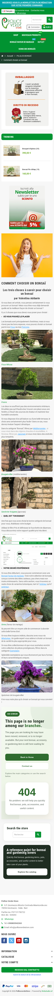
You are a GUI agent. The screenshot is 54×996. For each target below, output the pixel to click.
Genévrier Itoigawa (9, 512)
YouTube (19, 940)
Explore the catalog (27, 872)
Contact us (27, 766)
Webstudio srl (47, 991)
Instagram (26, 940)
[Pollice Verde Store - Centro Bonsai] (11, 23)
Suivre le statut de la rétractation (27, 975)
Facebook (4, 940)
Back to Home (27, 757)
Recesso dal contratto (27, 970)
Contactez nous (37, 10)
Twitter (11, 940)
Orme (3, 624)
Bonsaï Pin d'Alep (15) (30, 169)
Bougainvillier (7, 474)
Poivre (4, 402)
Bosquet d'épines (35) (30, 149)
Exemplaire (14, 651)
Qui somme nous (22, 10)
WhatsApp (21, 13)
